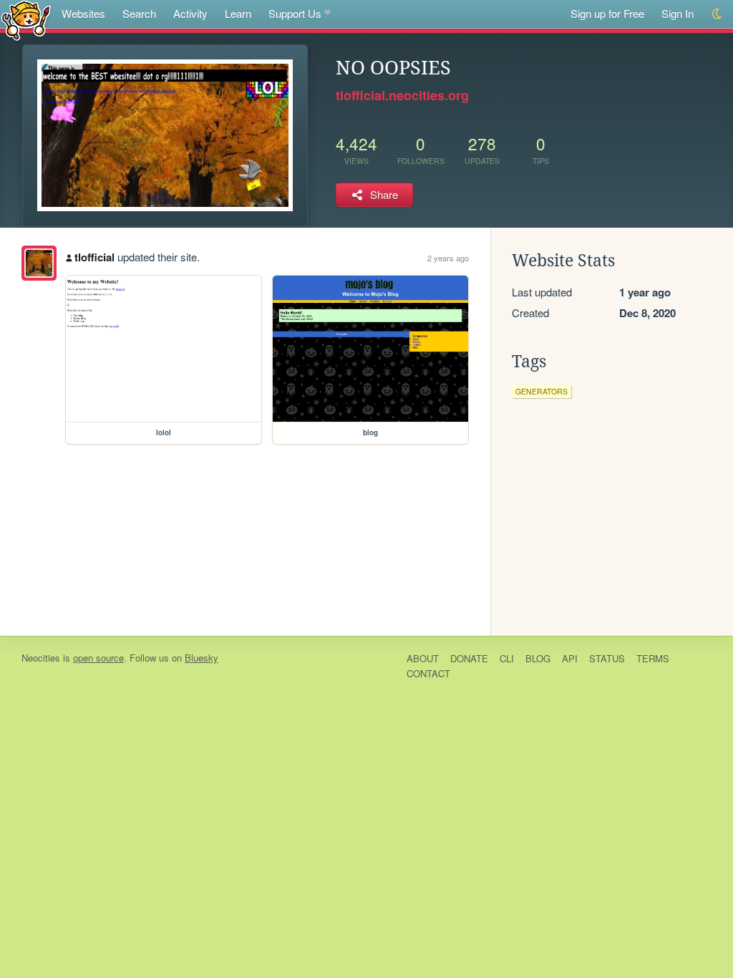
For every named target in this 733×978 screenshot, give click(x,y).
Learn (238, 13)
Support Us (294, 13)
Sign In (677, 13)
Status (607, 658)
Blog (537, 658)
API (570, 658)
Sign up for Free (607, 13)
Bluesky (201, 657)
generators (541, 391)
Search (139, 13)
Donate (469, 658)
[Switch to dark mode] (717, 14)
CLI (507, 658)
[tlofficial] (39, 263)
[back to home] (26, 19)
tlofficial (94, 257)
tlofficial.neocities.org (402, 95)
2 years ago (448, 257)
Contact (428, 673)
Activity (190, 13)
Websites (83, 13)
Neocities (40, 657)
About (423, 658)
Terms (652, 658)
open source (98, 657)
